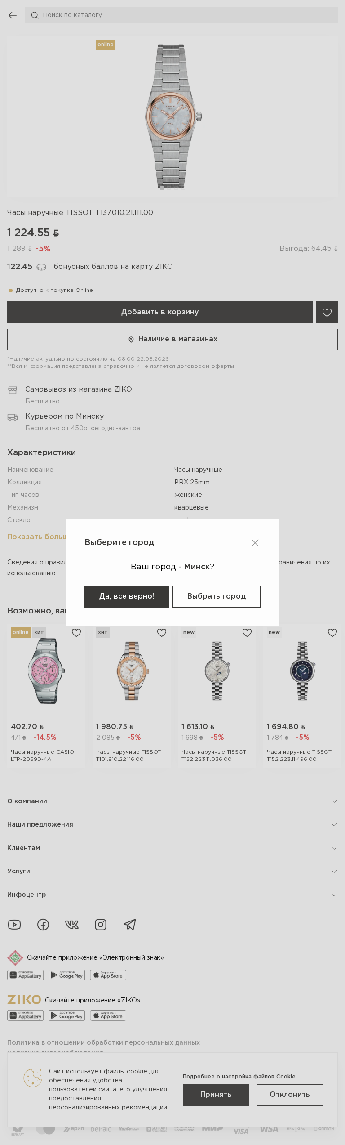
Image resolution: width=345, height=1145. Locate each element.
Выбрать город (216, 596)
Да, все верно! (126, 596)
